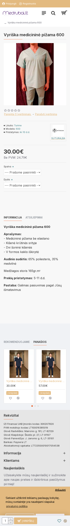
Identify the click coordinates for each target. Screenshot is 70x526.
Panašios (40, 341)
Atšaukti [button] (60, 490)
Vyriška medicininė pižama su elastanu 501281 (52, 381)
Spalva (7, 166)
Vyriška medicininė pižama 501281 (19, 381)
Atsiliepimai (34, 217)
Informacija (13, 217)
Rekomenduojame (17, 341)
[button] (32, 406)
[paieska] (53, 13)
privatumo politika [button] (16, 506)
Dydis (7, 179)
